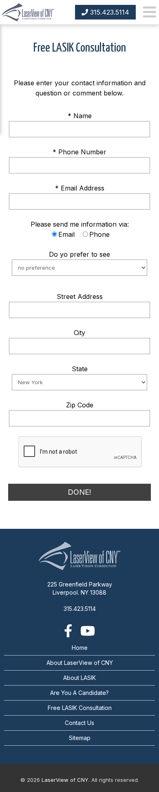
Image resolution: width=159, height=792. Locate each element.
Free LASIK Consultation (80, 707)
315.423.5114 (108, 12)
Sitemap (80, 737)
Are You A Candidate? (79, 692)
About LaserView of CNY (79, 662)
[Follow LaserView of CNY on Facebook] (68, 631)
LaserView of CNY (65, 780)
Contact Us (79, 722)
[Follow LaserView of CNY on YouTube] (87, 631)
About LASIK (79, 677)
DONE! (79, 492)
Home (80, 647)
